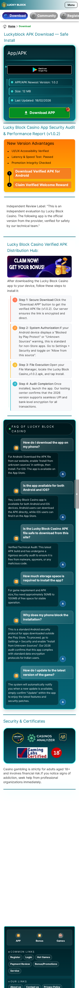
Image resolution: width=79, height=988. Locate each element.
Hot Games (43, 957)
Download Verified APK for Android (37, 173)
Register (15, 957)
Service (14, 970)
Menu (71, 5)
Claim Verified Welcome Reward (41, 185)
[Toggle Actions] (76, 493)
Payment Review (20, 963)
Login (28, 957)
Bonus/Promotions (46, 963)
